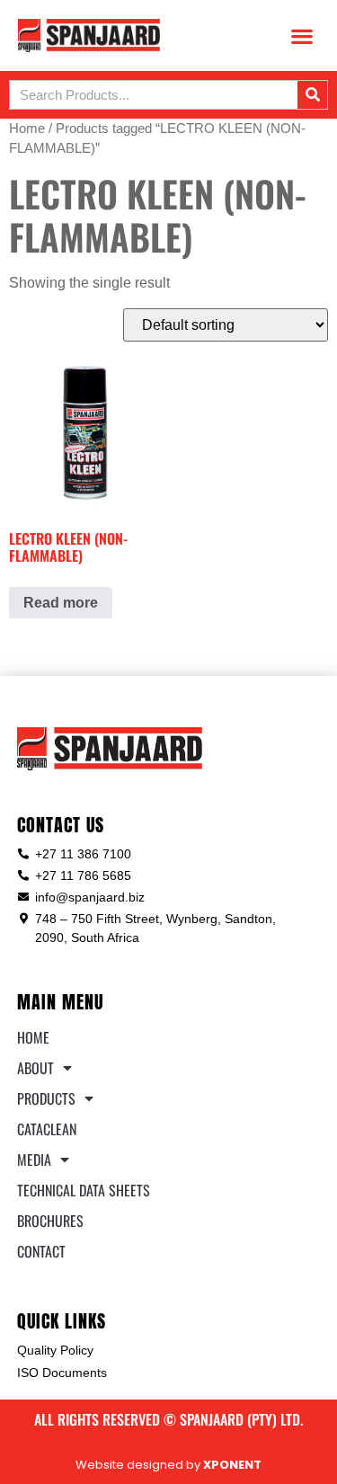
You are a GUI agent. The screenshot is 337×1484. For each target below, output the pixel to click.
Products (46, 1098)
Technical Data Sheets (83, 1190)
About (35, 1068)
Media (34, 1159)
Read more (60, 602)
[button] (301, 35)
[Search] (312, 95)
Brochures (50, 1220)
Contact (41, 1251)
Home (27, 128)
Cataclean (46, 1129)
